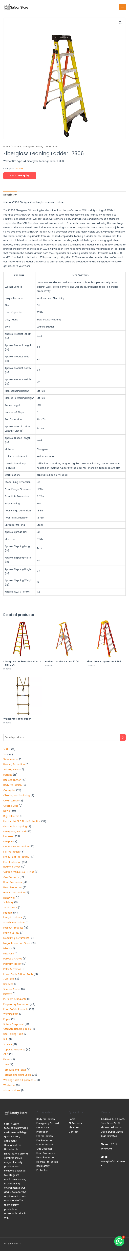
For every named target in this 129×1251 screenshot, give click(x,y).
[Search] (123, 737)
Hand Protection (45, 1153)
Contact (73, 1131)
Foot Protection (45, 1144)
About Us (74, 1127)
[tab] (10, 194)
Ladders (16, 146)
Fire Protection (44, 1140)
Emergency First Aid (47, 1123)
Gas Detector (44, 1148)
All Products (75, 1123)
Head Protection (45, 1157)
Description (10, 194)
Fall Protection (44, 1136)
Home (6, 146)
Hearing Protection (47, 1161)
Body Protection (45, 1119)
